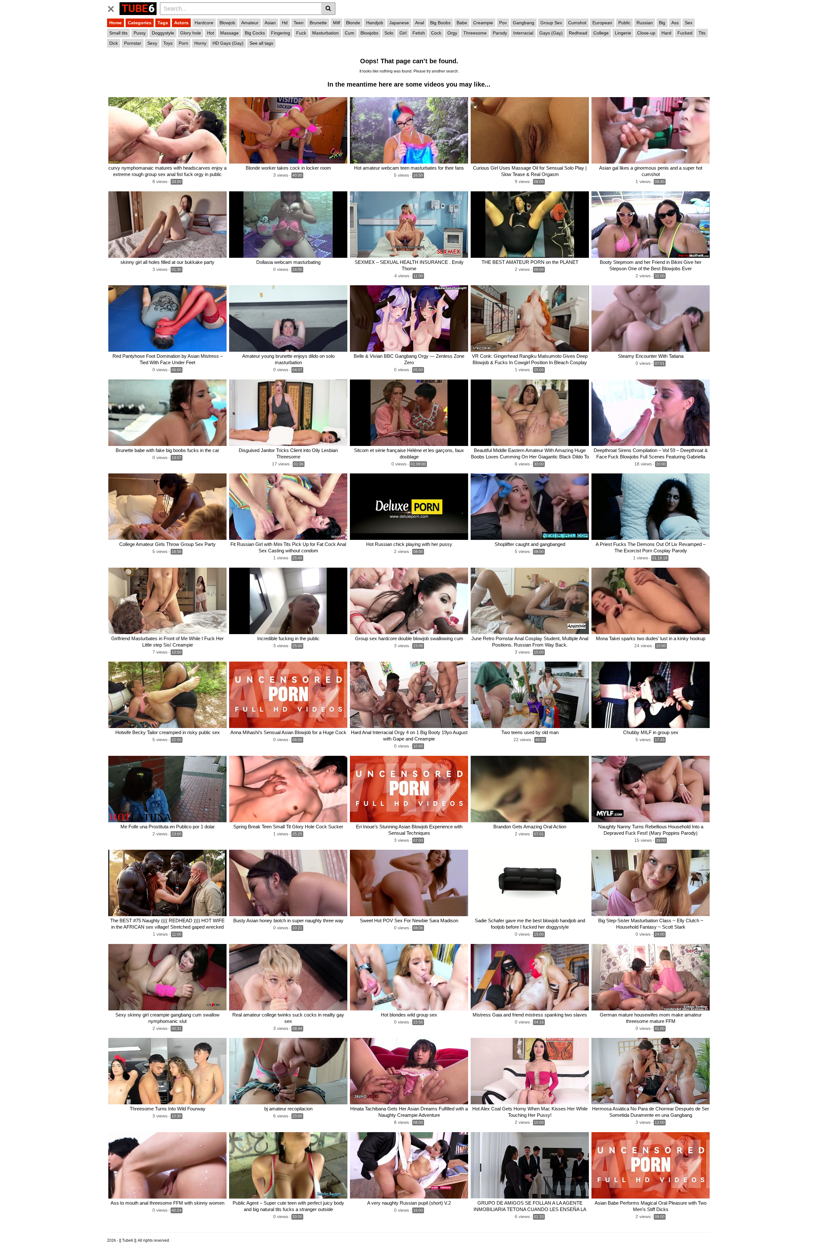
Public (624, 22)
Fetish (419, 32)
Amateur (250, 22)
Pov (503, 22)
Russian (645, 22)
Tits (702, 32)
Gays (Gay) (551, 32)
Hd (285, 22)
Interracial (523, 32)
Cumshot (577, 22)
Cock (436, 32)
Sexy (152, 43)
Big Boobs (440, 22)
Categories (139, 22)
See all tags (261, 43)
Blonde (353, 22)
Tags (163, 22)
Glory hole (190, 32)
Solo (388, 32)
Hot (210, 32)
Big (662, 22)
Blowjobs (369, 32)
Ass (675, 22)
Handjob (374, 22)
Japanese (399, 22)
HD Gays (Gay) (227, 43)
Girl (402, 32)
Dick (113, 43)
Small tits (118, 32)
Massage (229, 32)
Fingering (280, 32)
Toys (168, 43)
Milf (336, 22)
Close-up (646, 32)
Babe (462, 22)
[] (328, 8)
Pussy (140, 32)
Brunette (318, 22)
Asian (270, 22)
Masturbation (325, 32)
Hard (666, 32)
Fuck (301, 32)
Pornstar (132, 43)
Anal (419, 22)
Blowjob (227, 22)
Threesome (475, 32)
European (602, 22)
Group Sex (551, 22)
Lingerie (623, 32)
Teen (299, 22)
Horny (200, 43)
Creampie (483, 22)
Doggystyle (163, 32)
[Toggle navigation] (113, 7)
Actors (181, 22)
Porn (183, 43)
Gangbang (523, 22)
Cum (349, 32)
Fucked (684, 32)
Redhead (578, 32)
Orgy (452, 32)
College (601, 32)
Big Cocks (255, 32)
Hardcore (204, 22)
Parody (500, 32)
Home (115, 22)
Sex (688, 22)
